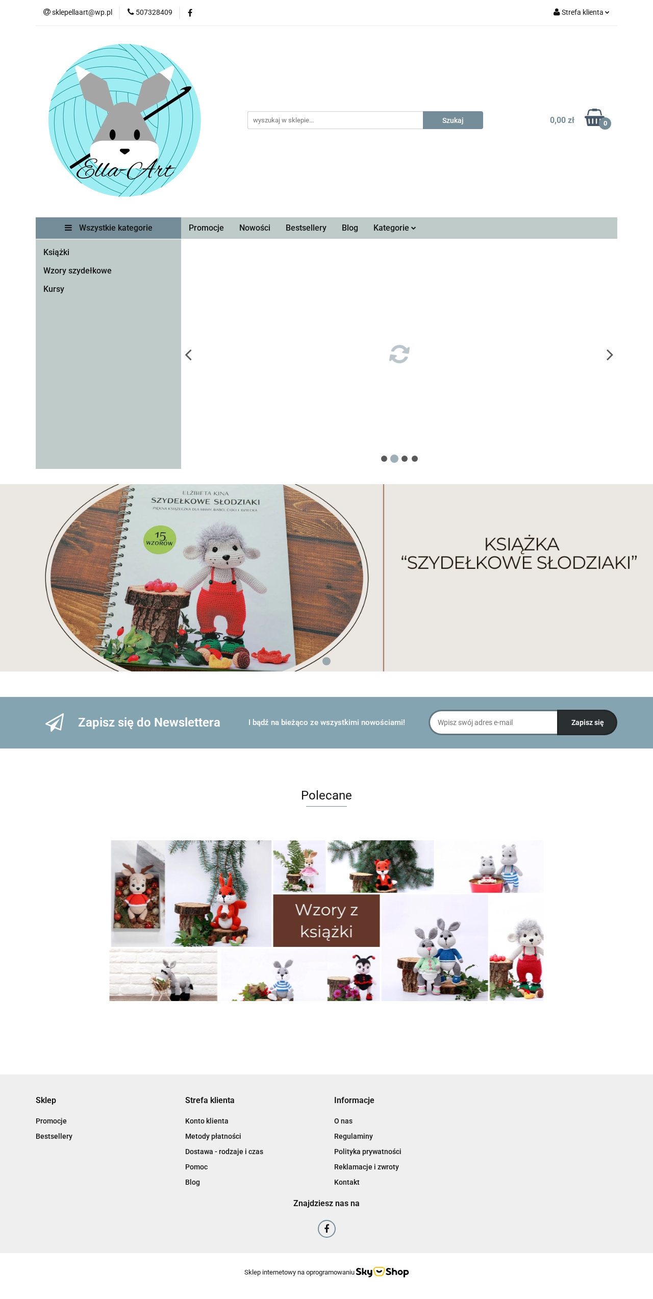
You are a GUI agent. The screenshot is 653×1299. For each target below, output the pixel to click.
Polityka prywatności (367, 1151)
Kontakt (347, 1182)
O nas (343, 1121)
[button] (46, 1100)
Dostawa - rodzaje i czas (224, 1151)
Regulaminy (353, 1136)
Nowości (254, 228)
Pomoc (196, 1167)
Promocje (206, 228)
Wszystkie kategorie (115, 228)
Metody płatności (213, 1136)
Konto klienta (207, 1121)
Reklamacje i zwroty (366, 1167)
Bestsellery (306, 228)
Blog (350, 228)
